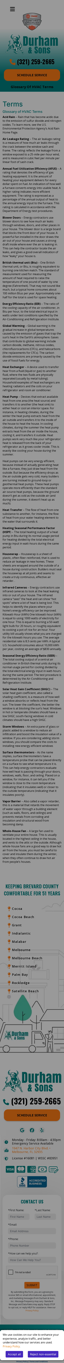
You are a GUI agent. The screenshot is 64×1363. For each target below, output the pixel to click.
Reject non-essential (43, 1354)
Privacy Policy (11, 1346)
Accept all (14, 1354)
